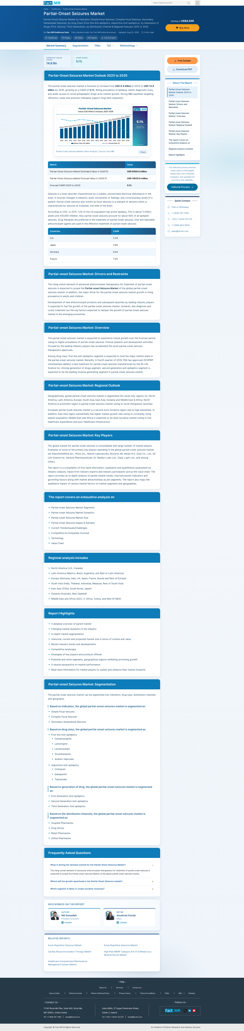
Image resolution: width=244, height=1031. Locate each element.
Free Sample (184, 60)
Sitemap (191, 993)
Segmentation (80, 45)
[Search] (188, 3)
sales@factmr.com (179, 231)
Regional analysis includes (181, 149)
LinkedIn (68, 922)
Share (143, 152)
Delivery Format (75, 993)
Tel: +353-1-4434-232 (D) (113, 1017)
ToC (109, 45)
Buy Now (184, 27)
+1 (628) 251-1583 (180, 213)
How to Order (54, 993)
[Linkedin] (189, 1010)
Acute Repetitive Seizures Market (64, 945)
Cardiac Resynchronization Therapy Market (69, 951)
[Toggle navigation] (197, 3)
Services (119, 988)
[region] (102, 175)
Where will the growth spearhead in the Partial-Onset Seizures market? (86, 881)
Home (46, 9)
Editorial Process (181, 187)
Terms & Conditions (147, 993)
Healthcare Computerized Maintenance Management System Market (67, 963)
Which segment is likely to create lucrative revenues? (77, 889)
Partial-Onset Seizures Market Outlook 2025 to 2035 (180, 92)
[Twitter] (185, 1010)
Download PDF (184, 69)
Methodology (127, 45)
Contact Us (136, 988)
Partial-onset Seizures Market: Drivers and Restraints (179, 104)
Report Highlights (177, 155)
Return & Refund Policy (100, 993)
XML (180, 993)
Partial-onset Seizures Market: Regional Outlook (180, 123)
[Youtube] (193, 1010)
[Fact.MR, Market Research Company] (52, 3)
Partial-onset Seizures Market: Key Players (179, 132)
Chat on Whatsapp (180, 207)
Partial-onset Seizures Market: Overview (179, 114)
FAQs (97, 45)
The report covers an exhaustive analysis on (179, 141)
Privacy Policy (124, 993)
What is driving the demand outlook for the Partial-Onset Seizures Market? (88, 865)
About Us (102, 988)
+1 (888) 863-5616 (180, 225)
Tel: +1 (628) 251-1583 (53, 1017)
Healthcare (56, 9)
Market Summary (56, 45)
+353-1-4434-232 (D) (181, 219)
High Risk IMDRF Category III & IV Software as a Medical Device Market (127, 953)
